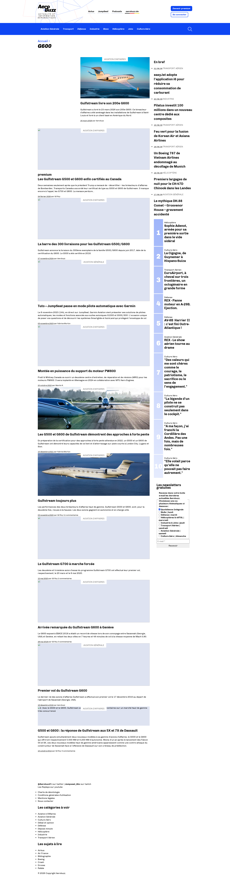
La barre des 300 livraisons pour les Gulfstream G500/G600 (84, 244)
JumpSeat (103, 11)
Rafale (41, 868)
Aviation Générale (50, 29)
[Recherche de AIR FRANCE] (189, 29)
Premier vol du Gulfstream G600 (62, 690)
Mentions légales (46, 798)
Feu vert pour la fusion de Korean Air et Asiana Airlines (172, 136)
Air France (43, 853)
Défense (81, 29)
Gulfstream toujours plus (57, 501)
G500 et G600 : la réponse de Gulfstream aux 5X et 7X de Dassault (88, 730)
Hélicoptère (118, 29)
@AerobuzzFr (45, 784)
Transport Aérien (173, 68)
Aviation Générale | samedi (169, 532)
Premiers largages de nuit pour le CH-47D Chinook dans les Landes (172, 183)
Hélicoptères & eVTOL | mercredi (171, 518)
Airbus (41, 850)
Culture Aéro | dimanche (173, 536)
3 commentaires (65, 642)
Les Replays (44, 787)
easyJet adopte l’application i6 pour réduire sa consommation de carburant (169, 83)
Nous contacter (45, 801)
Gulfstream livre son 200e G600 (104, 103)
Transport (68, 29)
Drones (41, 865)
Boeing (41, 859)
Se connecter (179, 14)
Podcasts (117, 11)
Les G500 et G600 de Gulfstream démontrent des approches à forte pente (93, 434)
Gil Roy (57, 196)
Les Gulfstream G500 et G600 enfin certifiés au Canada (79, 179)
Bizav (106, 29)
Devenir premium (181, 8)
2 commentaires (65, 578)
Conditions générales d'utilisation (54, 795)
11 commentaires (70, 515)
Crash (41, 862)
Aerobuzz (100, 121)
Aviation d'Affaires (115, 59)
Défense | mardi (168, 515)
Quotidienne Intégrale (171, 509)
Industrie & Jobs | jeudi (172, 523)
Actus (91, 11)
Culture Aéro (143, 29)
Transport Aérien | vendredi (169, 526)
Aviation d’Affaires (47, 814)
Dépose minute (45, 828)
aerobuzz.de (132, 11)
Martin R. (59, 385)
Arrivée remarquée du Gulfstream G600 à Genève (76, 627)
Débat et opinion (46, 822)
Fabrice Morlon (63, 323)
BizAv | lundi (166, 512)
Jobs (130, 29)
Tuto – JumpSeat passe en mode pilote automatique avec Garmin (86, 306)
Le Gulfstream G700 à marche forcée (66, 564)
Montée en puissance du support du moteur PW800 (77, 371)
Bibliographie (44, 856)
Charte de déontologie (49, 792)
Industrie (94, 29)
